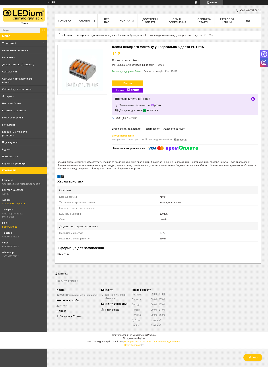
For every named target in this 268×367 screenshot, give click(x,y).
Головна (64, 20)
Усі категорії (9, 43)
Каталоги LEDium (227, 21)
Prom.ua (151, 335)
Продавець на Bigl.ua (134, 338)
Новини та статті (203, 21)
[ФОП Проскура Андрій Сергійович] (24, 15)
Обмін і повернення (177, 21)
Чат (255, 357)
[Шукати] (43, 30)
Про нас (107, 21)
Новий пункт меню (67, 280)
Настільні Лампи (11, 103)
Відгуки (6, 149)
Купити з (121, 90)
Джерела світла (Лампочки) (18, 64)
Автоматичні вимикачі (15, 50)
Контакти (127, 20)
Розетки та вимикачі (14, 110)
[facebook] (59, 177)
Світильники (9, 71)
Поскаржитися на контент (137, 341)
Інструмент (8, 124)
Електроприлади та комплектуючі (95, 35)
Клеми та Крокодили (130, 35)
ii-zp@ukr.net (9, 226)
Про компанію (10, 156)
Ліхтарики (8, 96)
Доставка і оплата (150, 21)
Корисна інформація (14, 163)
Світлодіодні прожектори (17, 89)
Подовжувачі (10, 142)
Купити (127, 83)
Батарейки (8, 57)
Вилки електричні (12, 117)
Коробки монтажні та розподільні (14, 133)
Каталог (84, 20)
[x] (62, 177)
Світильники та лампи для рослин (17, 80)
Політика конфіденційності (166, 341)
